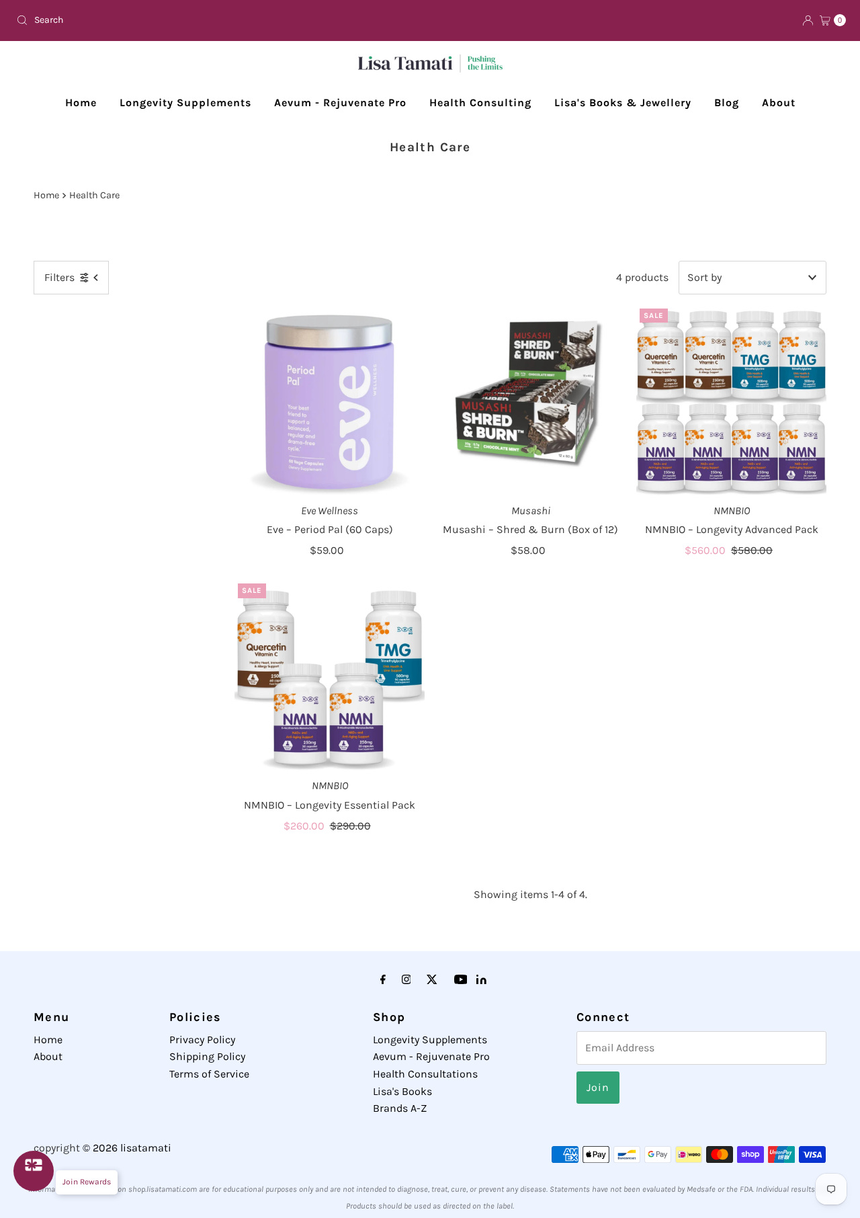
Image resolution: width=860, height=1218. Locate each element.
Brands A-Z (400, 1108)
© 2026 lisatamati (127, 1147)
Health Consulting (480, 102)
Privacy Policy (202, 1039)
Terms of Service (209, 1073)
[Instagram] (406, 980)
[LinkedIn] (481, 980)
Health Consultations (425, 1073)
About (779, 102)
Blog (726, 102)
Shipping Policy (207, 1056)
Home (81, 102)
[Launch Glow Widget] (33, 1171)
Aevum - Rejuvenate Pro (340, 102)
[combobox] (218, 20)
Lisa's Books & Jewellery (622, 102)
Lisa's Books (402, 1091)
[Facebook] (383, 980)
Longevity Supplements (185, 102)
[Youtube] (461, 980)
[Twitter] (432, 980)
